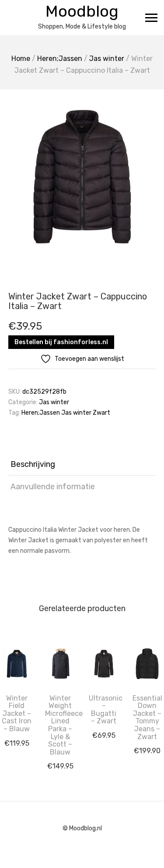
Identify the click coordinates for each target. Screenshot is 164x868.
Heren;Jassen (59, 58)
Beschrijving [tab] (32, 464)
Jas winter (106, 58)
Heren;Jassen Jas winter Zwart (65, 412)
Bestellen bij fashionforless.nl (61, 342)
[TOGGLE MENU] (151, 17)
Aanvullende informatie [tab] (52, 486)
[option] (82, 177)
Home (20, 58)
